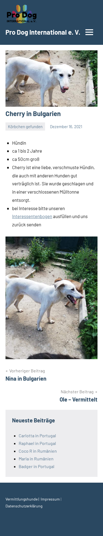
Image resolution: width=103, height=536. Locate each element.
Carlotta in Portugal (37, 435)
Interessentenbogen (32, 216)
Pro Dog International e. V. (42, 32)
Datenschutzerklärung (23, 506)
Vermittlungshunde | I (23, 499)
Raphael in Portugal (37, 443)
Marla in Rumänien (36, 458)
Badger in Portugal (36, 466)
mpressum (51, 499)
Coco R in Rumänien (38, 450)
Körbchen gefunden (25, 126)
